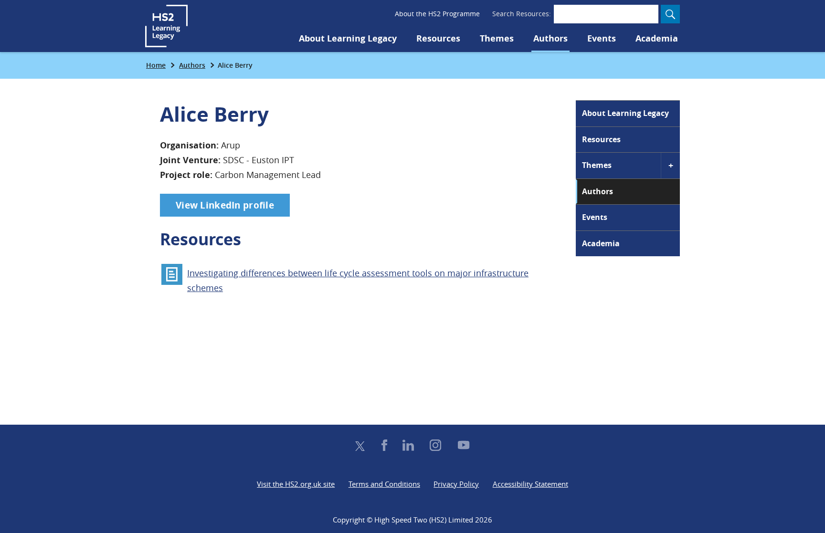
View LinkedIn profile (225, 205)
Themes (497, 38)
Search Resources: (521, 13)
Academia (656, 38)
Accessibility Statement (530, 484)
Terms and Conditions (384, 484)
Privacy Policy (456, 484)
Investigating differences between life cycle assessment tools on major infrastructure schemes (358, 280)
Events (601, 38)
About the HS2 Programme (437, 13)
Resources (438, 38)
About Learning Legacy (348, 38)
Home (156, 65)
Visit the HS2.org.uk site (296, 484)
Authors (550, 38)
